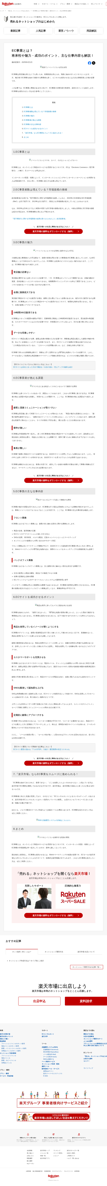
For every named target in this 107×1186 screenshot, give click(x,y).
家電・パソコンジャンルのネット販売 (13, 1048)
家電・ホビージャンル (8, 1060)
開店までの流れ (89, 1034)
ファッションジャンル (8, 1055)
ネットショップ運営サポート (93, 1039)
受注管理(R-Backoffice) (51, 1052)
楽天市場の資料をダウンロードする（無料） (53, 231)
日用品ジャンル (6, 1063)
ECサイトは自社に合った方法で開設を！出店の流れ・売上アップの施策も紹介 (43, 367)
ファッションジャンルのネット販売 (13, 1043)
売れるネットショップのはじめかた (32, 21)
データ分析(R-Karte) (50, 1057)
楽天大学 (45, 1036)
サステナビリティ (57, 1171)
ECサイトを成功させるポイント (36, 129)
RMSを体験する (48, 1059)
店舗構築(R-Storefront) (50, 1049)
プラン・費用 (4, 1073)
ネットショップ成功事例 (8, 1053)
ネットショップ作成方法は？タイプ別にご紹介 (26, 961)
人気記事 (41, 30)
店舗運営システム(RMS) (50, 1047)
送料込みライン (48, 1071)
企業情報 (28, 1171)
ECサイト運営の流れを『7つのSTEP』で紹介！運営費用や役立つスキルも (41, 749)
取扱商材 (3, 1041)
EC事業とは (28, 107)
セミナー (86, 1061)
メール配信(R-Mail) (49, 1054)
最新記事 (15, 30)
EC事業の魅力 (29, 116)
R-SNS (45, 1076)
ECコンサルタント (48, 1034)
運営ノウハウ (66, 30)
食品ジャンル (5, 1058)
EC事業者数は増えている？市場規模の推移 (40, 111)
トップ (2, 11)
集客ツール (45, 1066)
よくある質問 (88, 1041)
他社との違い (4, 1039)
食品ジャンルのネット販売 (10, 1046)
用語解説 (92, 30)
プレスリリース (68, 1171)
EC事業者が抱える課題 (32, 120)
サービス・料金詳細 (6, 1076)
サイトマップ (88, 1068)
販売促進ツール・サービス (50, 1069)
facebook (89, 63)
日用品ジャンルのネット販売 (10, 1051)
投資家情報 (47, 1171)
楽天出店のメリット (6, 1036)
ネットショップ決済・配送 (50, 1064)
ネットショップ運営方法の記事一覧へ (86, 967)
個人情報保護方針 (38, 1171)
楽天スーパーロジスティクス (52, 1073)
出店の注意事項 (89, 1036)
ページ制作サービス (48, 1061)
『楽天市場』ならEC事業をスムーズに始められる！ (43, 133)
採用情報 (76, 1171)
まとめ (26, 137)
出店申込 (39, 1001)
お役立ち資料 (88, 1058)
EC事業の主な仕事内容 (32, 124)
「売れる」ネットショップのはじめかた (18, 11)
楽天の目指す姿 (5, 1034)
